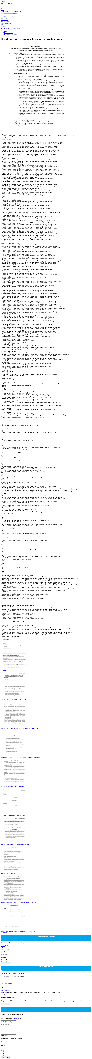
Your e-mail (4, 1035)
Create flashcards (16, 11)
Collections (10, 16)
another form (16, 1018)
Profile (2, 24)
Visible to (3, 957)
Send (8, 1057)
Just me (5, 961)
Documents (4, 983)
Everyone (5, 959)
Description (7, 951)
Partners (7, 990)
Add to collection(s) (6, 28)
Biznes (6, 31)
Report (3, 990)
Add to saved (16, 28)
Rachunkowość (8, 33)
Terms (7, 994)
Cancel (3, 1057)
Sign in (3, 946)
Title (2, 947)
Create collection (5, 963)
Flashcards (4, 16)
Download (4, 932)
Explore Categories (6, 3)
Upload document (6, 11)
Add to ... (3, 26)
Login (2, 10)
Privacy (3, 994)
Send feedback (5, 1004)
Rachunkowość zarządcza (11, 34)
